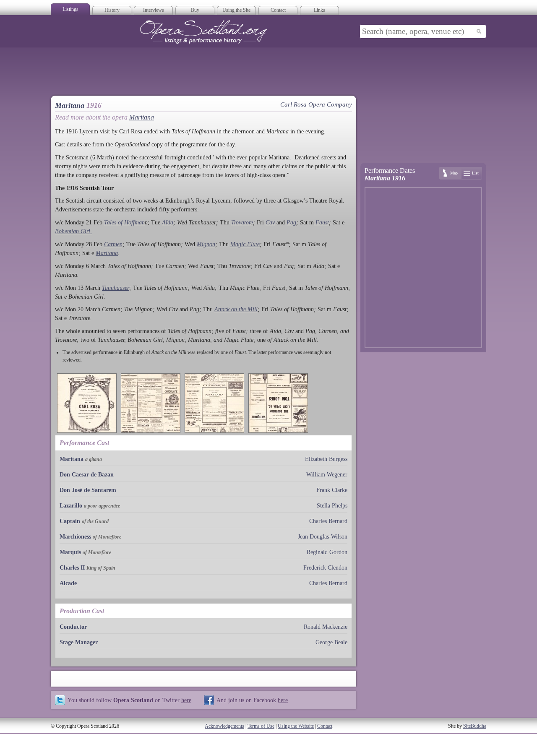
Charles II (72, 568)
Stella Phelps (332, 505)
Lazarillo (71, 505)
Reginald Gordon (327, 552)
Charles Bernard (328, 521)
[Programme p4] (278, 403)
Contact (278, 10)
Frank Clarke (331, 490)
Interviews (153, 10)
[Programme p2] (150, 403)
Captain (70, 521)
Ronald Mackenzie (325, 627)
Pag (291, 222)
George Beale (331, 642)
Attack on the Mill (236, 309)
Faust (321, 222)
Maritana (141, 117)
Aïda (167, 222)
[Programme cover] (87, 403)
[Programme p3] (214, 403)
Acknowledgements (224, 726)
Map (454, 173)
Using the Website (296, 726)
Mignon (206, 244)
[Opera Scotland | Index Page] (203, 32)
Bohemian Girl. (73, 231)
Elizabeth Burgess (326, 459)
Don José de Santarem (88, 490)
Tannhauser (115, 288)
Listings (70, 9)
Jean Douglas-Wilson (322, 537)
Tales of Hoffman (124, 222)
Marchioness (75, 537)
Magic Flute (245, 244)
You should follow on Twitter (129, 700)
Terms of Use (261, 726)
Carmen (113, 244)
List (475, 173)
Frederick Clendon (325, 568)
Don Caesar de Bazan (87, 474)
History (112, 10)
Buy (195, 10)
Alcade (68, 583)
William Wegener (326, 474)
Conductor (73, 627)
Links (319, 10)
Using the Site (236, 10)
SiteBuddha (474, 726)
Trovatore (242, 222)
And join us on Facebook (252, 700)
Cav (270, 222)
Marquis (70, 552)
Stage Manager (79, 642)
